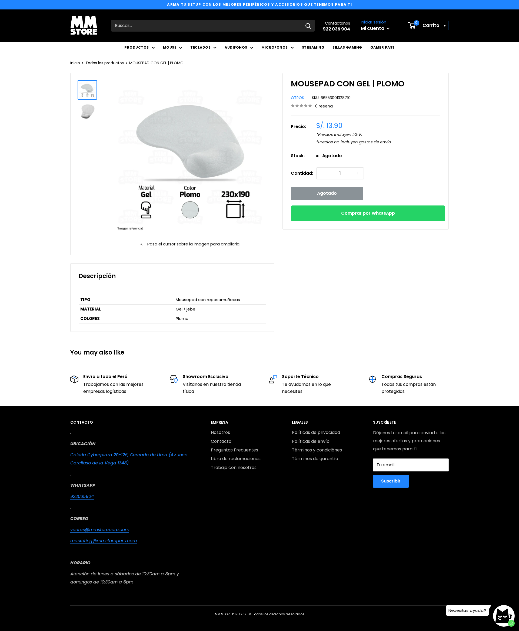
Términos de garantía (315, 458)
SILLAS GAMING (347, 47)
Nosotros (220, 432)
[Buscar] (308, 26)
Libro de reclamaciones (236, 458)
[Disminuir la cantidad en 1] (322, 173)
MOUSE (170, 47)
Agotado (327, 193)
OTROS (297, 97)
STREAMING (313, 47)
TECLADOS (200, 47)
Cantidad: (302, 173)
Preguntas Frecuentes (234, 450)
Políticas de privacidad (316, 432)
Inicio (75, 63)
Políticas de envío (311, 441)
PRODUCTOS (136, 47)
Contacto (221, 441)
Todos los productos (104, 63)
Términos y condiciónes (317, 450)
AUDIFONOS (236, 47)
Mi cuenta (373, 28)
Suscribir (391, 481)
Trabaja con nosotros (234, 467)
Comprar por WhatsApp (368, 213)
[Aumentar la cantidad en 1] (358, 173)
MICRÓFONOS (274, 47)
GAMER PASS (382, 47)
